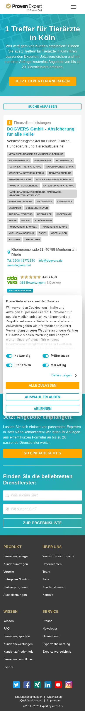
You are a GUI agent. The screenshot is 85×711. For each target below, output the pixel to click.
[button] (30, 271)
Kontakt (47, 588)
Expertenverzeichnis (55, 645)
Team (46, 565)
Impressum (53, 694)
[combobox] (42, 489)
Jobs (45, 573)
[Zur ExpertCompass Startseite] (29, 7)
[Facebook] (26, 680)
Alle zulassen (42, 385)
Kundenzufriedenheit (17, 645)
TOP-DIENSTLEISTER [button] (18, 284)
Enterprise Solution (16, 573)
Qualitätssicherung (32, 694)
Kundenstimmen (53, 581)
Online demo (50, 630)
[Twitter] (16, 680)
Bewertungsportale (16, 630)
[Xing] (37, 680)
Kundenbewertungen (17, 638)
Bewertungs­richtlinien (18, 653)
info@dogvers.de (48, 254)
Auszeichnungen (14, 588)
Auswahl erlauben (42, 397)
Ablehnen (42, 408)
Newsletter (49, 622)
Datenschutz (54, 690)
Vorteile (8, 565)
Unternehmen (51, 558)
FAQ (6, 622)
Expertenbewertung (55, 638)
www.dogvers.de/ (19, 259)
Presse (47, 615)
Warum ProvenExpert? (57, 550)
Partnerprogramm (15, 581)
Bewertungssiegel (15, 550)
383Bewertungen (32, 276)
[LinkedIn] (47, 680)
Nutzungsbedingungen (30, 690)
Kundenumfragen (14, 558)
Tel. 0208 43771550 (20, 254)
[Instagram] (68, 680)
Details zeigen (62, 375)
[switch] (45, 356)
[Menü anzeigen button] (74, 7)
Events (8, 661)
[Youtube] (58, 680)
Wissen (8, 615)
